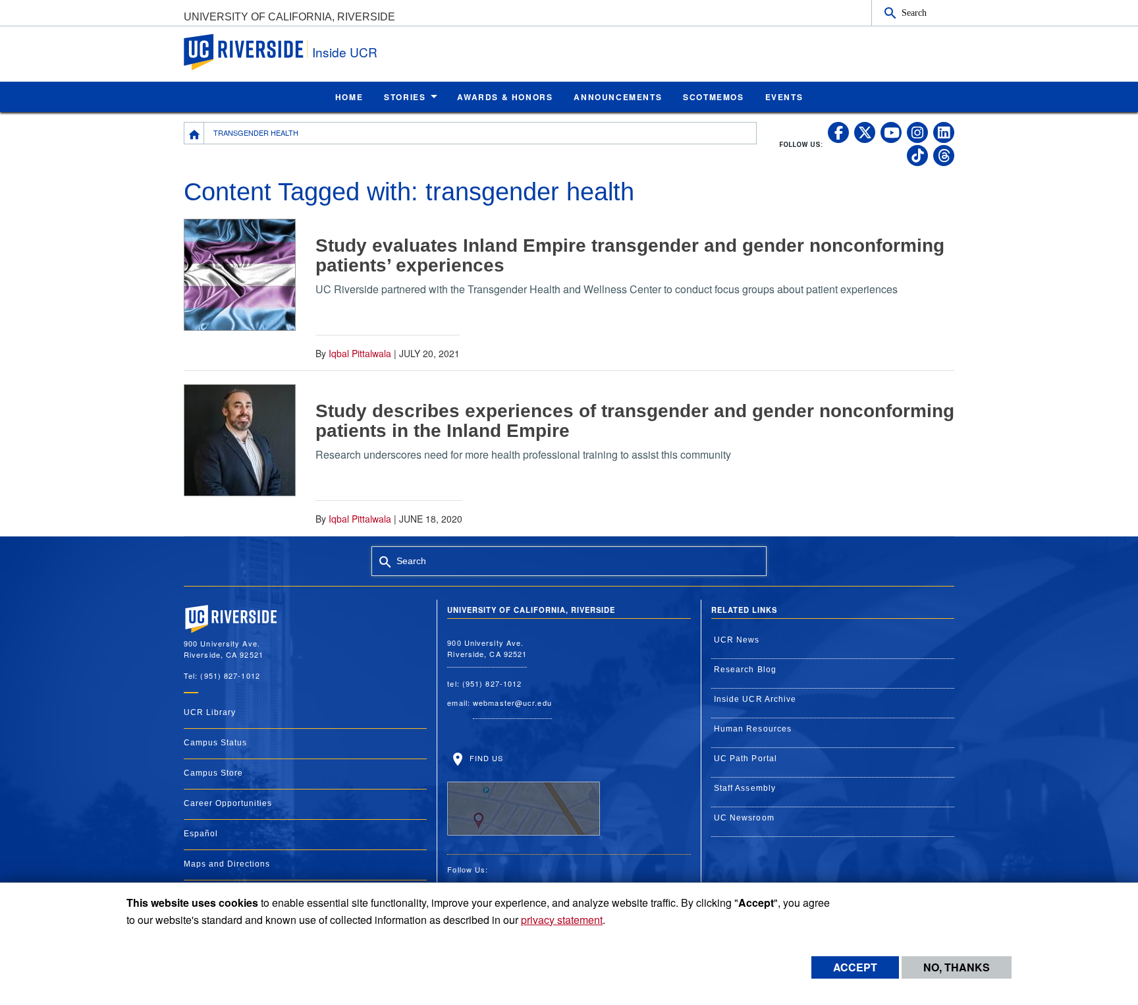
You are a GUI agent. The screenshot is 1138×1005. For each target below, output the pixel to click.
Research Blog (745, 669)
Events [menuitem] (784, 97)
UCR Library (210, 712)
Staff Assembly (745, 788)
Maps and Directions (227, 864)
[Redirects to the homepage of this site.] (194, 133)
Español (201, 833)
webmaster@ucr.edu (512, 702)
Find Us (484, 758)
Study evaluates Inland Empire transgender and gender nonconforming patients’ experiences (629, 255)
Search (914, 12)
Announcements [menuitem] (618, 97)
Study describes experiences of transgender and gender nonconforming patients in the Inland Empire (634, 421)
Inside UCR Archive (755, 699)
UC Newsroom (744, 817)
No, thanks (956, 967)
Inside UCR (344, 52)
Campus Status (215, 742)
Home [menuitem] (349, 97)
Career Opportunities (228, 803)
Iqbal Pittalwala (360, 353)
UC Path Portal (745, 758)
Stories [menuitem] (404, 97)
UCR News (737, 640)
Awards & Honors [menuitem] (505, 97)
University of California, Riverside (289, 16)
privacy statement (562, 919)
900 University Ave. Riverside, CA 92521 (487, 648)
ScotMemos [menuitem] (713, 97)
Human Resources (753, 728)
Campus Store (213, 773)
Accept (855, 967)
